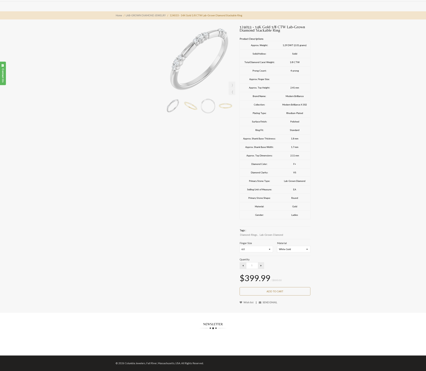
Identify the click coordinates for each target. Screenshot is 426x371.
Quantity (245, 259)
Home (119, 15)
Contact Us (3, 74)
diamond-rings (249, 234)
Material (282, 243)
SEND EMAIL (269, 302)
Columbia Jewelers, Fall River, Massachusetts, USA (152, 363)
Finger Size (246, 243)
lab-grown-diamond (271, 234)
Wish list (248, 302)
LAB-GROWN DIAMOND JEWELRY (146, 15)
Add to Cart (275, 291)
